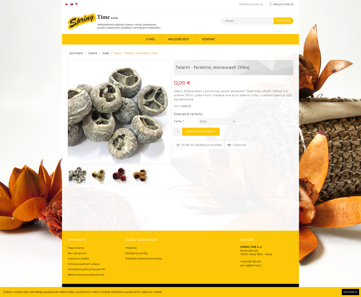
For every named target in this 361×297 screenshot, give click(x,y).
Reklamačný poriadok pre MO (86, 274)
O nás (150, 39)
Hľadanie (131, 247)
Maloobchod (178, 39)
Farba (178, 121)
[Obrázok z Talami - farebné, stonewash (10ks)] (119, 111)
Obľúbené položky (136, 253)
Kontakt (208, 39)
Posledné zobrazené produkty (143, 258)
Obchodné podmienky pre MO (86, 269)
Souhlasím (350, 292)
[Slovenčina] (71, 4)
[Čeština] (66, 4)
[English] (76, 4)
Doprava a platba (78, 258)
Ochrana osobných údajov (84, 263)
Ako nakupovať (77, 253)
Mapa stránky (76, 247)
